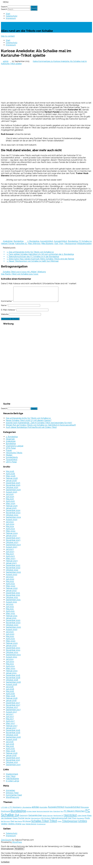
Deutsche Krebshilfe (43, 811)
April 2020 (10, 638)
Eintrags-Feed (12, 793)
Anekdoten (8, 241)
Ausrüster (43, 807)
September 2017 (13, 709)
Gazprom (23, 815)
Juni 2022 (10, 579)
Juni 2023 (10, 551)
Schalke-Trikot (14, 24)
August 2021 (11, 602)
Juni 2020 (10, 634)
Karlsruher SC (21, 243)
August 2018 (11, 684)
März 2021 (10, 613)
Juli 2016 (9, 742)
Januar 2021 (11, 618)
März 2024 (10, 531)
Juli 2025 (10, 494)
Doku (51, 811)
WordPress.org (12, 797)
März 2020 (10, 641)
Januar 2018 (11, 700)
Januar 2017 (11, 728)
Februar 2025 (12, 506)
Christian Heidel (31, 811)
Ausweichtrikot (60, 241)
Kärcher (28, 818)
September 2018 (13, 682)
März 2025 (10, 503)
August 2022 (11, 574)
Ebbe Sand (56, 811)
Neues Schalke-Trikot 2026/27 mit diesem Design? (28, 420)
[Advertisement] (46, 83)
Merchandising (35, 818)
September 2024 (13, 517)
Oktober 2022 (12, 570)
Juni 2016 (10, 744)
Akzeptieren (19, 849)
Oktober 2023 (12, 542)
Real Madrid (18, 821)
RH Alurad (27, 821)
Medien (9, 455)
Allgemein (10, 439)
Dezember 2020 (13, 620)
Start (8, 14)
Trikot (53, 821)
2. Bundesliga (33, 241)
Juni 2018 (10, 689)
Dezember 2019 (13, 648)
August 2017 (11, 712)
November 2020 (13, 622)
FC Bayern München (74, 811)
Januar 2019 (11, 673)
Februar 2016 (11, 753)
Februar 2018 (11, 698)
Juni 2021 (10, 606)
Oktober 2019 (12, 652)
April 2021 (10, 611)
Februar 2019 (11, 671)
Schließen (5, 862)
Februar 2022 (12, 588)
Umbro (82, 820)
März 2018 (10, 696)
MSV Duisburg (46, 818)
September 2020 (13, 627)
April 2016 (10, 748)
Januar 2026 (11, 480)
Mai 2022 (10, 581)
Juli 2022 (10, 577)
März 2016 (10, 751)
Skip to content (8, 36)
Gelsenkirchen (35, 815)
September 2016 (13, 737)
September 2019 (13, 655)
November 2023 (13, 540)
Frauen (9, 450)
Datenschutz (11, 16)
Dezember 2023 (13, 538)
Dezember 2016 (13, 730)
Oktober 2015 (12, 762)
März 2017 (10, 723)
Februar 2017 (11, 726)
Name (4, 305)
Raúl (12, 821)
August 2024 (11, 519)
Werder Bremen (31, 824)
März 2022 (10, 586)
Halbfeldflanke (12, 778)
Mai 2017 (10, 719)
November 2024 (13, 512)
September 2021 (13, 600)
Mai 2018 (10, 691)
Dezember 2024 (13, 510)
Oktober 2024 (12, 515)
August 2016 (11, 739)
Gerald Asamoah (48, 815)
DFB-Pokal (11, 448)
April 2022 (10, 583)
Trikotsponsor (70, 243)
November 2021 (13, 595)
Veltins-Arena (14, 824)
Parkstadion (80, 818)
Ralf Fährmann (5, 821)
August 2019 (11, 657)
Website (4, 314)
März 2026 (10, 476)
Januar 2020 (11, 645)
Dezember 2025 (13, 483)
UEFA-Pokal (11, 462)
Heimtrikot (70, 815)
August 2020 (11, 629)
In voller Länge (12, 781)
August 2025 (11, 492)
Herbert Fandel (7, 243)
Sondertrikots (12, 457)
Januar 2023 (11, 563)
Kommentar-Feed (14, 795)
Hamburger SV (58, 815)
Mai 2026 (10, 471)
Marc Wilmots (34, 243)
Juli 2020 (10, 632)
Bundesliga (18, 241)
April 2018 (10, 693)
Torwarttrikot (11, 459)
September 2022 (13, 572)
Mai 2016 (10, 746)
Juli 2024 (10, 522)
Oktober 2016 (12, 735)
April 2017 (10, 721)
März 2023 (10, 558)
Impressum (11, 18)
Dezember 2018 (13, 675)
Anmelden (10, 790)
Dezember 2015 (13, 758)
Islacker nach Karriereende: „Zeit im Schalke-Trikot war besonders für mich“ (39, 423)
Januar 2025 (11, 508)
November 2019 (13, 650)
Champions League (14, 446)
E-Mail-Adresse (8, 310)
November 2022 (13, 567)
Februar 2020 (12, 643)
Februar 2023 (12, 561)
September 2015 (13, 764)
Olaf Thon (58, 243)
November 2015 (13, 760)
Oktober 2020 (12, 625)
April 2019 (10, 666)
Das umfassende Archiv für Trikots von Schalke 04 (28, 418)
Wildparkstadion (84, 243)
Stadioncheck (12, 774)
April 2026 (10, 474)
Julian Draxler (82, 815)
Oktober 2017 (12, 707)
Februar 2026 (12, 478)
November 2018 (13, 677)
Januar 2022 (11, 590)
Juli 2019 (9, 659)
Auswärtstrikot (46, 241)
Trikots (59, 821)
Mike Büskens (47, 243)
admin (5, 61)
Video (23, 824)
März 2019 (10, 668)
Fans (62, 811)
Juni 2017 (10, 716)
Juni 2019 (10, 661)
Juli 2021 (9, 604)
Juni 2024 (10, 524)
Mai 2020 (10, 636)
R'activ (87, 818)
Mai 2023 (10, 554)
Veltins (4, 824)
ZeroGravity (6, 840)
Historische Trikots (14, 453)
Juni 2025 (10, 496)
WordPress (17, 842)
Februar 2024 (12, 533)
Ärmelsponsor (41, 824)
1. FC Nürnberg (14, 807)
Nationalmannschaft (59, 818)
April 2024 (10, 529)
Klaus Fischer (18, 818)
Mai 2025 (10, 499)
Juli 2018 (9, 687)
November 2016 (13, 732)
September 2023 (13, 545)
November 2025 (13, 485)
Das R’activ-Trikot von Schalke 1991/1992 (20, 274)
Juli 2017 (9, 714)
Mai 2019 (10, 664)
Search (4, 7)
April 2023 (10, 556)
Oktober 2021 (12, 597)
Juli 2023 (10, 549)
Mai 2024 (10, 526)
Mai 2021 (10, 609)
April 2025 (10, 501)
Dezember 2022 (13, 565)
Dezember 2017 (13, 703)
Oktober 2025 (12, 487)
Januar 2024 (11, 535)
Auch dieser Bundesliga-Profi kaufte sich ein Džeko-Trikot (31, 427)
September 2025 (13, 490)
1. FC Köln (4, 807)
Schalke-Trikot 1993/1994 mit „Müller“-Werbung (24, 272)
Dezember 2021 (13, 593)
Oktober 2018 (12, 680)
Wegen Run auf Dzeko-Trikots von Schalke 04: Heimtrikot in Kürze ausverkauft (41, 425)
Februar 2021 (11, 616)
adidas (35, 807)
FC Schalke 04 (85, 241)
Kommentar (7, 301)
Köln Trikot (11, 776)
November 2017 (13, 705)
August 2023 (11, 547)
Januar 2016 (11, 755)
